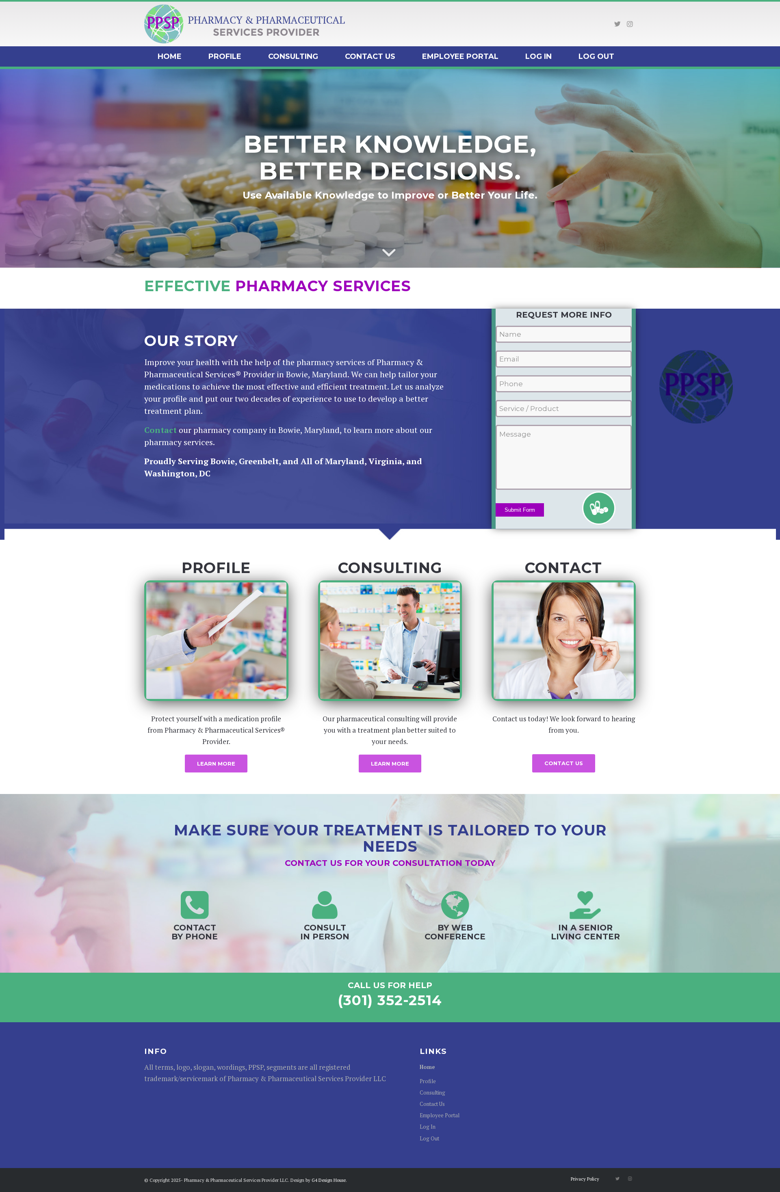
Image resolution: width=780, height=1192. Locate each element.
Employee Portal (439, 1115)
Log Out (429, 1138)
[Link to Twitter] (617, 24)
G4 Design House (329, 1180)
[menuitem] (169, 56)
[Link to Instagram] (630, 24)
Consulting (432, 1092)
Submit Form (520, 510)
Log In (428, 1126)
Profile (428, 1081)
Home (427, 1067)
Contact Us (432, 1104)
